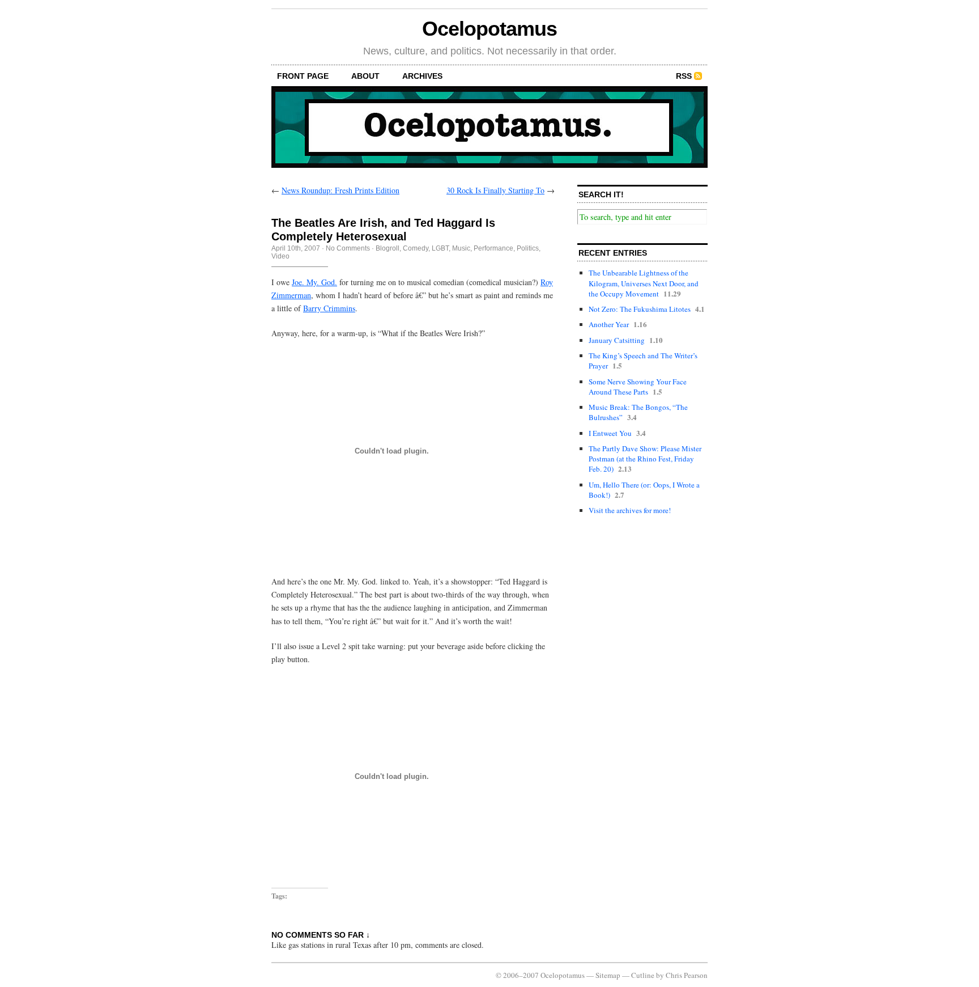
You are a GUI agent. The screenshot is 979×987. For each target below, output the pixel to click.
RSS (684, 76)
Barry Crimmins (329, 308)
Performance (493, 248)
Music (461, 248)
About (365, 76)
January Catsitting (617, 340)
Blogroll (387, 248)
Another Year (609, 324)
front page (303, 76)
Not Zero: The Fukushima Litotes (640, 309)
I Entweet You (610, 433)
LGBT (440, 248)
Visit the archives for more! (630, 510)
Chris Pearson (687, 975)
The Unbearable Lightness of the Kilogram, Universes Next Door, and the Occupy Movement (644, 283)
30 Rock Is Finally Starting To (495, 190)
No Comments (348, 248)
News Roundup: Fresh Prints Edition (340, 190)
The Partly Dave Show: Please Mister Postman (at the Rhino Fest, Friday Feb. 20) (645, 458)
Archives (422, 76)
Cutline (642, 975)
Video (280, 256)
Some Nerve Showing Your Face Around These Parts (638, 386)
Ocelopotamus (489, 28)
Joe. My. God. (314, 282)
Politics (528, 248)
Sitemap (607, 975)
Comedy (415, 248)
